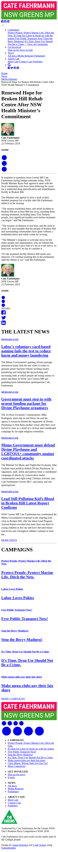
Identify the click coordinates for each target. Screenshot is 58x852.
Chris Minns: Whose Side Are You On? (28, 763)
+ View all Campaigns (36, 44)
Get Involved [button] (14, 47)
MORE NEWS (9, 540)
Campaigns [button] (13, 29)
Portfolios (38, 61)
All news (13, 55)
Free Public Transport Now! (29, 38)
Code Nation (39, 845)
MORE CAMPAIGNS (13, 698)
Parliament (39, 55)
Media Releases (26, 55)
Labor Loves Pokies (12, 589)
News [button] (11, 53)
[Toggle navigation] (2, 25)
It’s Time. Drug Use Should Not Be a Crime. (25, 651)
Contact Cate (26, 61)
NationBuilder (8, 848)
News (4, 76)
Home (4, 73)
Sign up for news (17, 50)
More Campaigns (16, 766)
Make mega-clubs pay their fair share (21, 676)
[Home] (29, 10)
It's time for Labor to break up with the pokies (31, 748)
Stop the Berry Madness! (15, 630)
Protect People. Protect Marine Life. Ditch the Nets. (27, 574)
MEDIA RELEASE (10, 339)
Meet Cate (13, 61)
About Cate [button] (13, 58)
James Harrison (20, 845)
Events (29, 50)
